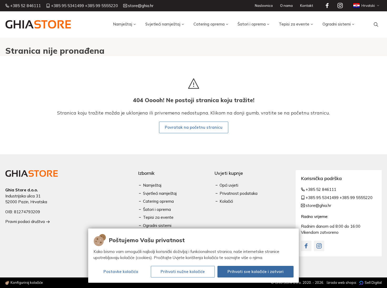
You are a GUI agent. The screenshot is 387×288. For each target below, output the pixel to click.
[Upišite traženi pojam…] (376, 24)
